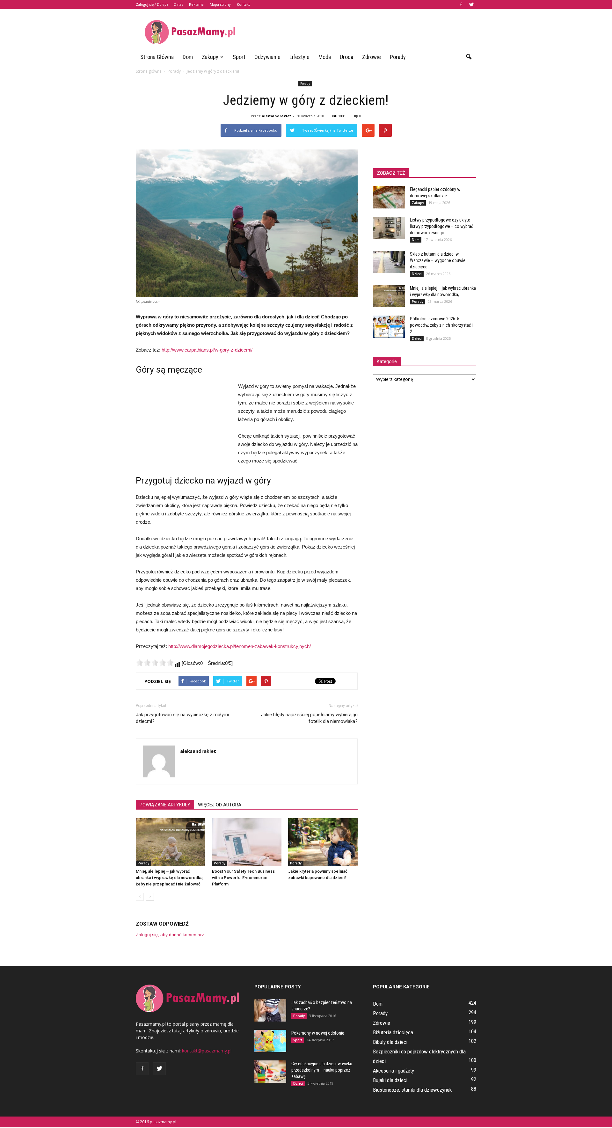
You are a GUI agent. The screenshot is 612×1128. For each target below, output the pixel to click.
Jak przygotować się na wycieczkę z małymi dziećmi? (182, 718)
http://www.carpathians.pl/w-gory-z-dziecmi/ (207, 350)
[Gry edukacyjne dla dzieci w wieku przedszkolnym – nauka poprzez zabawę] (270, 1071)
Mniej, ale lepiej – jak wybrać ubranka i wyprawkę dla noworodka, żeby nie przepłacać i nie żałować (169, 877)
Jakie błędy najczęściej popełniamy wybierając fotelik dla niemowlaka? (309, 718)
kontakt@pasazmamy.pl (206, 1051)
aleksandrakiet (276, 115)
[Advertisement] (360, 32)
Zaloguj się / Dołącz (152, 4)
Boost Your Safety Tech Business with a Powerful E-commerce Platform (243, 877)
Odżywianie (267, 57)
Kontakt (243, 4)
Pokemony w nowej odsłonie (317, 1033)
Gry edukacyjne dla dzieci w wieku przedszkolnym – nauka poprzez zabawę (321, 1070)
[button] (468, 57)
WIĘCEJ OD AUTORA (219, 805)
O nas (178, 4)
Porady (398, 57)
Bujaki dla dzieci (390, 1080)
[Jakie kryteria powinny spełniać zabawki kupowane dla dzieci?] (323, 842)
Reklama (196, 4)
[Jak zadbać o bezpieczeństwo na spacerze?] (270, 1010)
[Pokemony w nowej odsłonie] (270, 1041)
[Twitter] (471, 4)
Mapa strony (220, 4)
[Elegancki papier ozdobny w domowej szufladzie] (389, 197)
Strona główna (157, 57)
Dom (188, 57)
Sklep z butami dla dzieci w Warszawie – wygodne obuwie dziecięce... (437, 260)
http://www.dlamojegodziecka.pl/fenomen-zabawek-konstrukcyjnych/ (239, 646)
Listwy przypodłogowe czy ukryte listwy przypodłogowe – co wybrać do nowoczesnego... (441, 226)
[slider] (155, 662)
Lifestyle (299, 57)
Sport (239, 57)
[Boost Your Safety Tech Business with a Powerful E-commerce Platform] (246, 842)
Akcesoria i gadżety (393, 1070)
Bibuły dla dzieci (390, 1042)
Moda (324, 57)
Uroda (346, 57)
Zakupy (210, 57)
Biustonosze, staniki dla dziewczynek (412, 1090)
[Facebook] (461, 4)
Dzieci (417, 274)
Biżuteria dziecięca (393, 1032)
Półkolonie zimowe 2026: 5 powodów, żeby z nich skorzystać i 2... (441, 325)
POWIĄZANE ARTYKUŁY (165, 805)
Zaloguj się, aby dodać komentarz (170, 934)
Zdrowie (371, 57)
